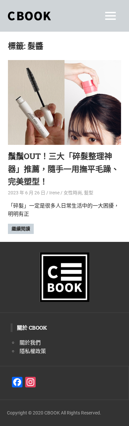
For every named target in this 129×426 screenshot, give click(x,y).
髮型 (88, 192)
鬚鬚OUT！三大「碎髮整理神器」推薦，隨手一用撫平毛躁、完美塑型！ (63, 169)
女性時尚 (73, 192)
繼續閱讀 (21, 228)
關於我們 (30, 343)
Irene (54, 192)
